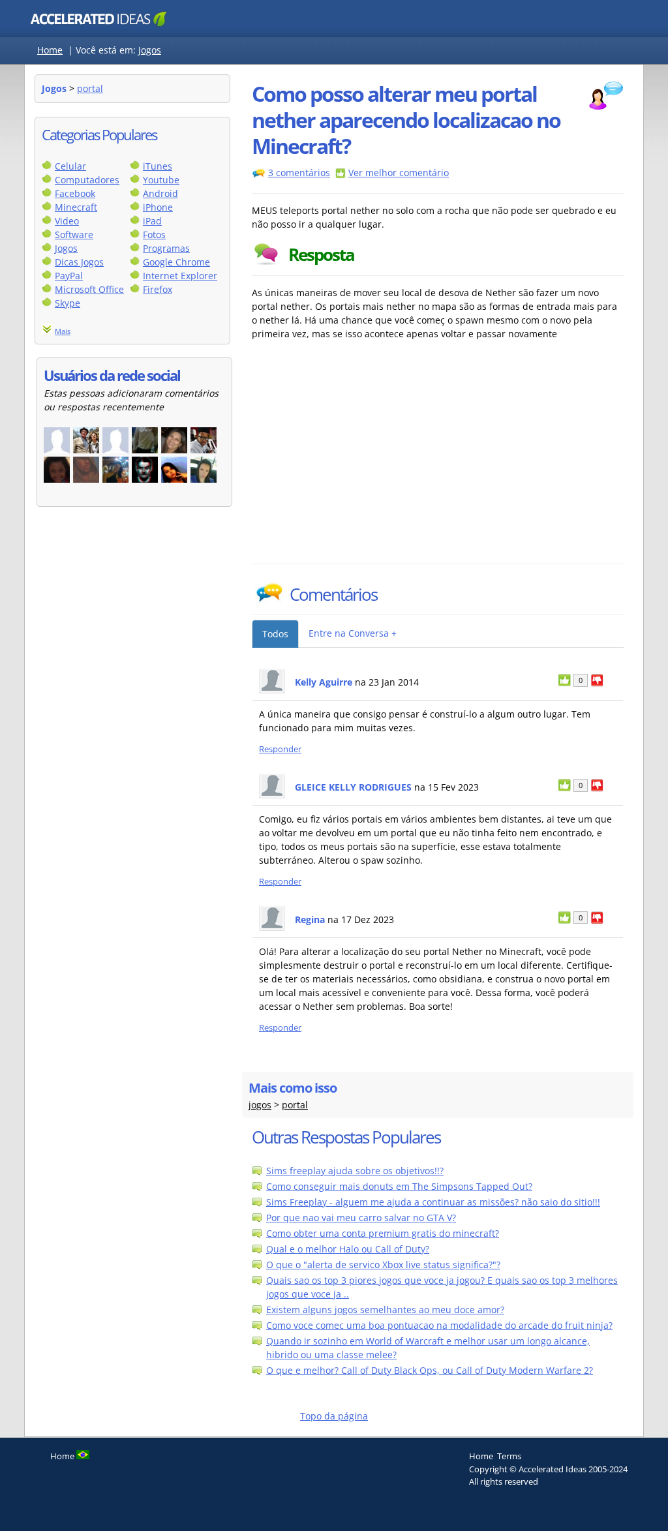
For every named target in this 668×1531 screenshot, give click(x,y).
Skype (67, 303)
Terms (509, 1456)
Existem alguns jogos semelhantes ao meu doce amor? (385, 1309)
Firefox (157, 289)
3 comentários (299, 172)
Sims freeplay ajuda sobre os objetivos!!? (355, 1170)
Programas (166, 248)
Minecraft (76, 207)
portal (90, 88)
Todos (275, 634)
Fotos (154, 234)
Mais (62, 331)
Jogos (149, 50)
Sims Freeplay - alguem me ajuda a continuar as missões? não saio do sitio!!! (433, 1202)
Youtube (161, 180)
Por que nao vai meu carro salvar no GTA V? (361, 1217)
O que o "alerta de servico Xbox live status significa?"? (383, 1264)
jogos (260, 1105)
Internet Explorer (180, 275)
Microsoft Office (89, 289)
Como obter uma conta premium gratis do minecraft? (382, 1233)
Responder (280, 749)
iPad (152, 221)
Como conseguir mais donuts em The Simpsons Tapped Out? (399, 1186)
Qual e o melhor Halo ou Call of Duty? (347, 1249)
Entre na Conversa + (353, 633)
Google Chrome (176, 262)
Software (74, 234)
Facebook (75, 193)
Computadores (87, 180)
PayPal (69, 275)
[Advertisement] (366, 466)
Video (67, 221)
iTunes (157, 166)
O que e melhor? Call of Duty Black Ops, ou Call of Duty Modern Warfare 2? (429, 1370)
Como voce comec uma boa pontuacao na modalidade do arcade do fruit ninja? (439, 1325)
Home (50, 50)
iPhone (158, 207)
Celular (70, 166)
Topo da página (334, 1416)
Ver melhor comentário (398, 172)
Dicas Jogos (79, 262)
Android (160, 193)
